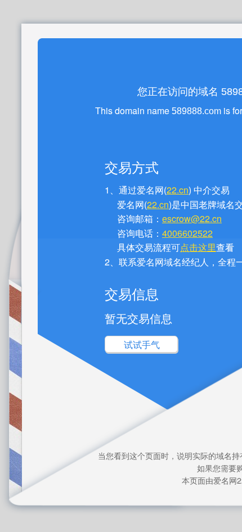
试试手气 (142, 344)
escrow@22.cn (192, 218)
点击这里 (198, 247)
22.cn (178, 189)
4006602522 (187, 233)
